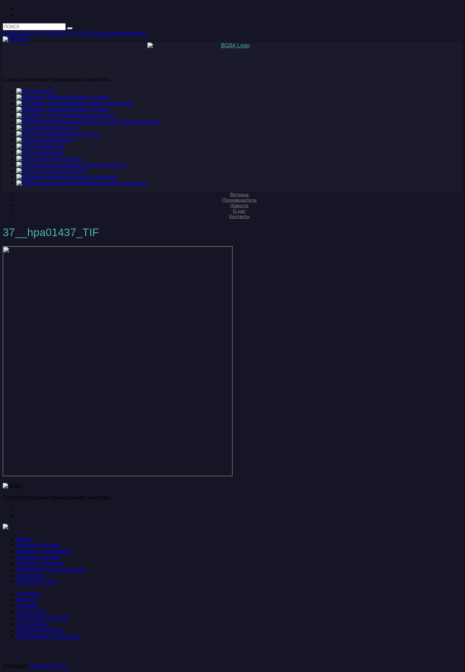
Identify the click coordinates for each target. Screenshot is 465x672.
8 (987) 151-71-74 (69, 33)
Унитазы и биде (35, 582)
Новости (239, 205)
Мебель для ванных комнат (50, 570)
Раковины (29, 593)
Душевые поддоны (40, 630)
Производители (239, 200)
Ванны (24, 539)
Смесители (30, 576)
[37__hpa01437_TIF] (118, 474)
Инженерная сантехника (47, 636)
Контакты (239, 216)
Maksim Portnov (48, 666)
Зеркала (26, 606)
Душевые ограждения (44, 551)
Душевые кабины (38, 545)
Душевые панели (38, 557)
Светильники (32, 624)
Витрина (239, 194)
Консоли (26, 600)
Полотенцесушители (42, 618)
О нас (239, 211)
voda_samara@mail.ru (119, 33)
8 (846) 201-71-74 (24, 33)
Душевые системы (40, 563)
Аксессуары (31, 612)
